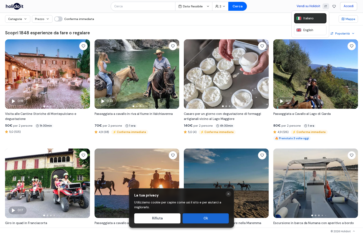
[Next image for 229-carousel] (263, 183)
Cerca (238, 6)
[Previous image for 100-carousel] (10, 183)
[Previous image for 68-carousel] (278, 74)
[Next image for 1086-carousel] (352, 183)
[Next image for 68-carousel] (352, 74)
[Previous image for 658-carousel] (99, 183)
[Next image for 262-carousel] (174, 74)
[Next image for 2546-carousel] (263, 74)
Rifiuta (157, 218)
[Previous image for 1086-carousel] (278, 183)
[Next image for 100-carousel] (84, 183)
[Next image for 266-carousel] (84, 74)
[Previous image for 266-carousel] (10, 74)
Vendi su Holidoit (308, 6)
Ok (206, 218)
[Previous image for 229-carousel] (189, 183)
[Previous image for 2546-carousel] (189, 74)
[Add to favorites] (83, 46)
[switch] (74, 18)
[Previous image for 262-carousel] (99, 74)
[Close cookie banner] (228, 194)
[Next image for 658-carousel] (174, 183)
